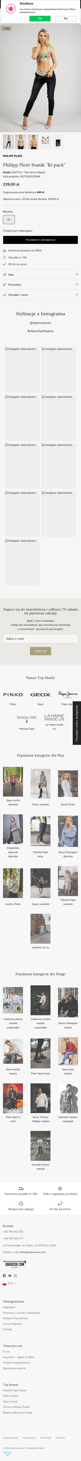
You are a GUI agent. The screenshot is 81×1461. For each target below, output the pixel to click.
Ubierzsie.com (29, 1437)
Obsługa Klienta (10, 1437)
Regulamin (9, 1307)
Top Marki (60, 1437)
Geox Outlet (10, 1401)
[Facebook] (4, 1275)
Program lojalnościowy (16, 1362)
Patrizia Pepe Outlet (14, 1390)
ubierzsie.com (17, 1448)
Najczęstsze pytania (14, 1368)
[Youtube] (9, 1275)
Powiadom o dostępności (40, 240)
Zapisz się (40, 651)
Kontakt (7, 1329)
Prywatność (45, 1437)
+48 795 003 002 (13, 1231)
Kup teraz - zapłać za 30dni (18, 1357)
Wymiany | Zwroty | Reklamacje (21, 1313)
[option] (40, 78)
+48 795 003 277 (13, 1238)
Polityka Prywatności (15, 1318)
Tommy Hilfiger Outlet (16, 1407)
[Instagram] (15, 1275)
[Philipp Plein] (12, 157)
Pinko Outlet (10, 1396)
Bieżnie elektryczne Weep (17, 1412)
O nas (6, 1351)
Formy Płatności (12, 1324)
